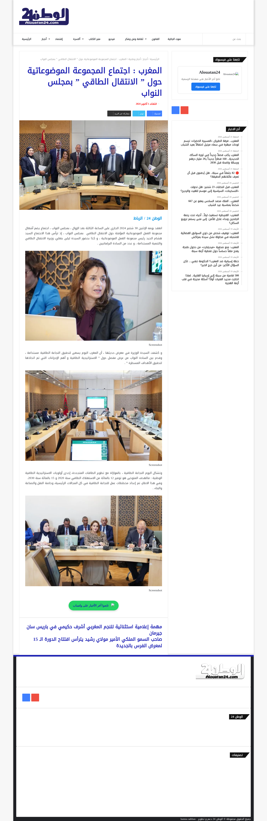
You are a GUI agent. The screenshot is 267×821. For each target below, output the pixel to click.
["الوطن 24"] (44, 16)
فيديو (112, 39)
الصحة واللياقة (237, 776)
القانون (156, 39)
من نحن (241, 731)
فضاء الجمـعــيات (236, 808)
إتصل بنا (240, 725)
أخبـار (44, 39)
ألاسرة (77, 39)
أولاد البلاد (239, 783)
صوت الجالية (174, 39)
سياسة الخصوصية (235, 738)
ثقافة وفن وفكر (134, 39)
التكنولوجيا (239, 789)
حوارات (241, 802)
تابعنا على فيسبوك (205, 86)
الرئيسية (27, 39)
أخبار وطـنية (134, 59)
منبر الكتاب (95, 39)
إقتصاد (59, 39)
